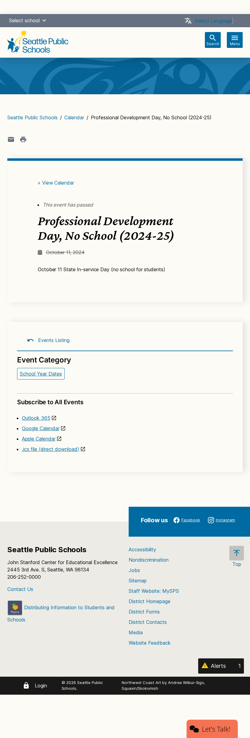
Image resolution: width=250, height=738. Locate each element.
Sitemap (138, 581)
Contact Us (20, 589)
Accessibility (142, 549)
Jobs (134, 570)
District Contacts (148, 622)
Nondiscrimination (149, 560)
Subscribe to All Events (50, 402)
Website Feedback (150, 643)
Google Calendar (40, 428)
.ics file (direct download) (50, 449)
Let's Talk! (216, 729)
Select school (24, 20)
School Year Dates (41, 374)
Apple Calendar (38, 439)
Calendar (74, 117)
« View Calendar (56, 183)
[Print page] (23, 139)
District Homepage (149, 601)
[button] (44, 20)
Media (136, 632)
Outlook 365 (36, 418)
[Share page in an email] (11, 139)
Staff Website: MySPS (154, 591)
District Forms (144, 612)
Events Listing (53, 340)
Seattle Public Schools (32, 117)
